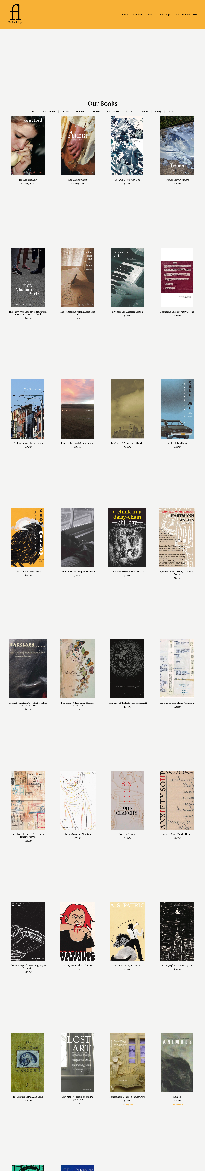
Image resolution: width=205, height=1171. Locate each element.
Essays (129, 111)
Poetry (158, 111)
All (32, 111)
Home (125, 15)
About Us (150, 15)
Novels (96, 111)
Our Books (137, 15)
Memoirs (143, 111)
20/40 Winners (48, 111)
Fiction (65, 111)
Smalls (171, 111)
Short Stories (113, 111)
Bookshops (165, 15)
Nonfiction (81, 111)
